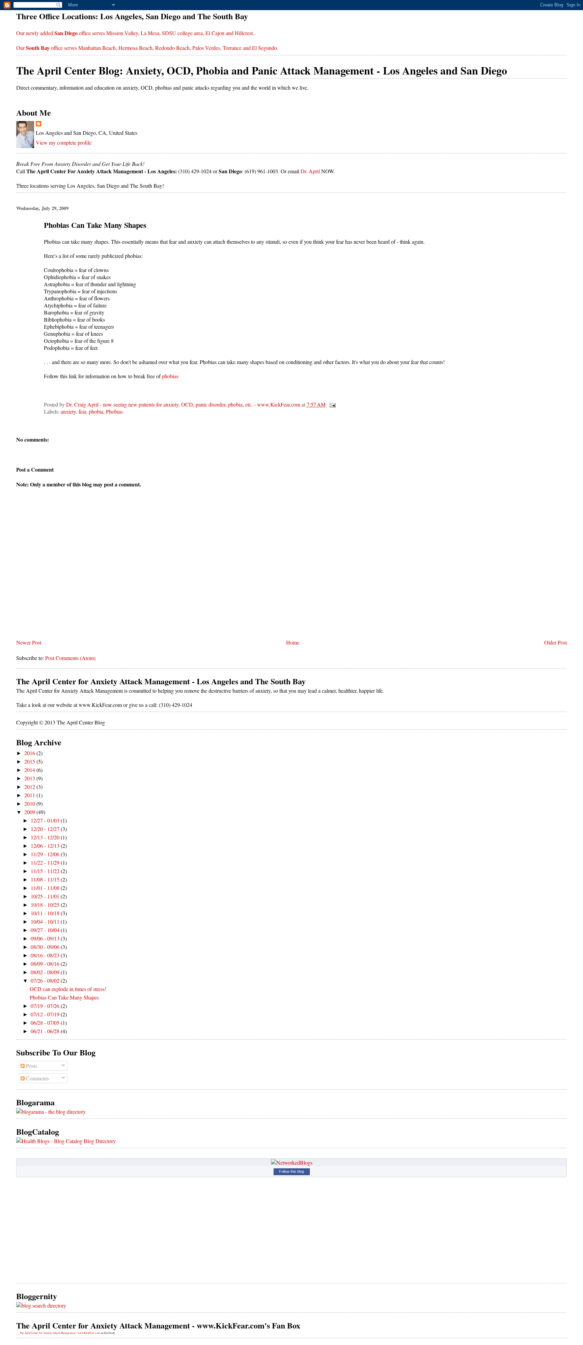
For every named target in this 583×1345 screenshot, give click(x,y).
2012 (30, 786)
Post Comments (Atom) (70, 657)
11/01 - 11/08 (46, 887)
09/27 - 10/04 (46, 929)
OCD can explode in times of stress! (68, 988)
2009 (30, 811)
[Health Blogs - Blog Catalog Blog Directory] (66, 1140)
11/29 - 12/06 (46, 854)
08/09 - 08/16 (46, 963)
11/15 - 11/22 (46, 870)
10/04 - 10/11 (46, 921)
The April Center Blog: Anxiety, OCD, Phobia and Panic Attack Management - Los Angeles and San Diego (261, 70)
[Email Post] (332, 404)
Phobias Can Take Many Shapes (64, 997)
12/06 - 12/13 (46, 845)
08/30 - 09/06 (46, 946)
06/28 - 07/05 (46, 1022)
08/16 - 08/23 (46, 955)
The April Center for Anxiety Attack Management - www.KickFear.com (60, 1333)
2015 (30, 761)
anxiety (68, 411)
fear (82, 411)
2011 (30, 795)
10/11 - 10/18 (46, 913)
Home (292, 642)
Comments (37, 1078)
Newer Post (28, 642)
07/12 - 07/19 (46, 1014)
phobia (96, 411)
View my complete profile (63, 142)
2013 (30, 778)
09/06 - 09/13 (46, 938)
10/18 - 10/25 (46, 904)
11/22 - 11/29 (46, 862)
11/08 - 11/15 (46, 879)
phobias (170, 376)
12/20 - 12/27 (46, 828)
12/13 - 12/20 (46, 837)
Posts (31, 1065)
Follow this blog (291, 1171)
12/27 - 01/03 (46, 820)
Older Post (555, 642)
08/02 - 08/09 (46, 972)
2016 (30, 752)
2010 (30, 803)
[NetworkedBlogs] (291, 1162)
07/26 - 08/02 (46, 980)
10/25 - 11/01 (46, 896)
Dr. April (310, 171)
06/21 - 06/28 (46, 1031)
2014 (30, 769)
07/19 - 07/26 (46, 1005)
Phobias (114, 411)
